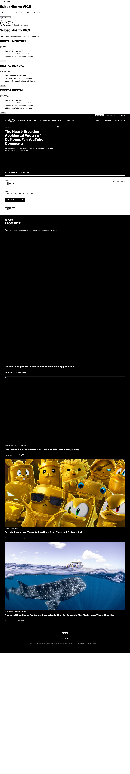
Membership (9, 127)
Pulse (29, 120)
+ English (122, 115)
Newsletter (109, 120)
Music (54, 120)
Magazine (21, 120)
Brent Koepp (22, 372)
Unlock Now (7, 17)
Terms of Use (58, 643)
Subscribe (98, 120)
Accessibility (39, 643)
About (31, 643)
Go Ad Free (99, 115)
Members (70, 120)
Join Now (3, 61)
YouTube (31, 193)
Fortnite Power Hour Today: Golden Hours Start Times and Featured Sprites (45, 532)
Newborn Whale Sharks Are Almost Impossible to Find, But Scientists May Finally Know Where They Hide (59, 615)
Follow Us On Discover (14, 200)
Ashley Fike (21, 455)
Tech (39, 120)
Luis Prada (21, 620)
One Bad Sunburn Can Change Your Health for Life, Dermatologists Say (42, 449)
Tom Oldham (11, 172)
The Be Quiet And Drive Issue (19, 193)
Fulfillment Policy (79, 643)
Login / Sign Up (110, 115)
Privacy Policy (48, 643)
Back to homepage (21, 25)
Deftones (7, 193)
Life (34, 120)
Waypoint (61, 120)
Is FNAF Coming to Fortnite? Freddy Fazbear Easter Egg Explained (40, 367)
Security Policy (68, 643)
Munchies (46, 120)
